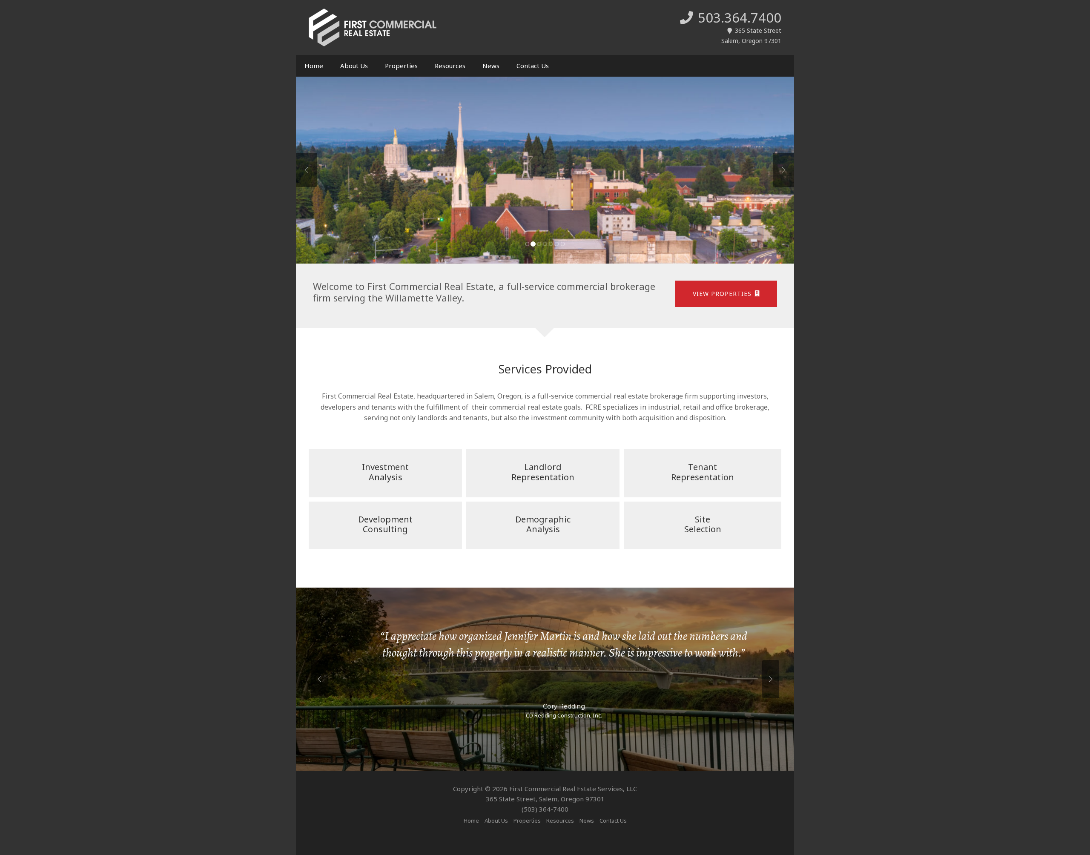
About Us (354, 65)
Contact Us (532, 65)
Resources (450, 65)
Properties (401, 65)
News (490, 65)
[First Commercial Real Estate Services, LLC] (372, 27)
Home (313, 65)
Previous (306, 170)
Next (783, 170)
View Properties (722, 294)
